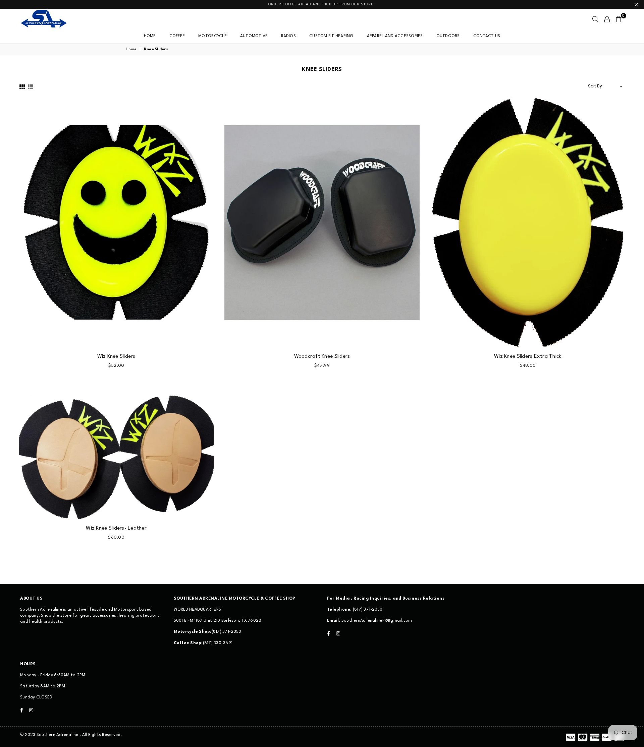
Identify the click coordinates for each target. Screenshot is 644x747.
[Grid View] (22, 86)
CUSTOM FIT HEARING (331, 36)
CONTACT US (486, 36)
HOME (150, 36)
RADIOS (288, 36)
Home (131, 49)
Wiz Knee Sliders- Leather (116, 528)
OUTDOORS (448, 36)
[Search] (595, 19)
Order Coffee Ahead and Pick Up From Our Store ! (322, 4)
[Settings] (607, 19)
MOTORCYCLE (212, 36)
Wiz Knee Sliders (116, 356)
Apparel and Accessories (395, 36)
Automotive (254, 36)
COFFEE (177, 36)
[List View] (30, 86)
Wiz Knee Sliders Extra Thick (527, 356)
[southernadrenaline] (50, 19)
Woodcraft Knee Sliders (322, 356)
